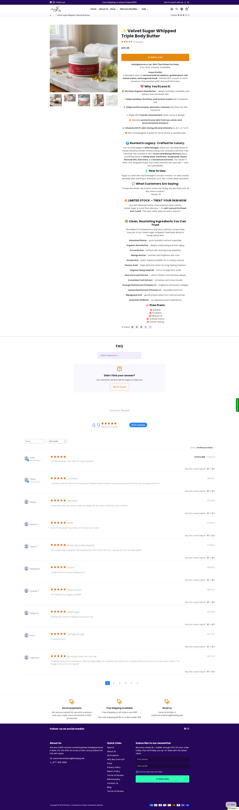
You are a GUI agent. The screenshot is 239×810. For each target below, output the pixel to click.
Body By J (67, 805)
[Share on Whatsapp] (186, 15)
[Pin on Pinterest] (183, 15)
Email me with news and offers (150, 772)
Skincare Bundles (130, 9)
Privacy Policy (113, 767)
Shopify (84, 805)
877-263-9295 (58, 762)
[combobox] (34, 441)
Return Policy (113, 771)
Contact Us (112, 783)
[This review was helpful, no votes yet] (208, 468)
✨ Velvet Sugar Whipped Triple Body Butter (72, 15)
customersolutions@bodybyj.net (67, 758)
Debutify (100, 805)
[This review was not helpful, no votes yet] (212, 468)
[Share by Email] (188, 15)
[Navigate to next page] (137, 683)
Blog (109, 787)
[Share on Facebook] (178, 15)
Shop (114, 9)
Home (93, 9)
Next (114, 58)
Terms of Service (115, 775)
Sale (145, 9)
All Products (113, 755)
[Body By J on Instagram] (54, 2)
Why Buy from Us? (116, 759)
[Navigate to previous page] (101, 683)
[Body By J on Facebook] (51, 2)
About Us (103, 9)
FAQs (109, 763)
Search (110, 747)
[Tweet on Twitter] (181, 15)
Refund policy (113, 779)
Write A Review (138, 425)
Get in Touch (119, 387)
